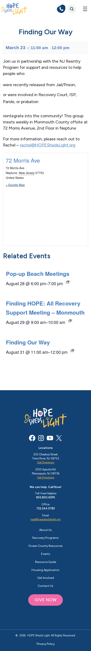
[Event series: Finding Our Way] (72, 350)
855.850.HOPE (45, 497)
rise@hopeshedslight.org (45, 519)
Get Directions (45, 462)
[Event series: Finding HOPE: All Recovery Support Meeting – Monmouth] (70, 320)
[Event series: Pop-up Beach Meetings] (67, 282)
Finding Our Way (28, 342)
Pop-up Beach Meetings (37, 274)
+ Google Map (15, 185)
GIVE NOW (46, 599)
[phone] (61, 9)
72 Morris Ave (23, 160)
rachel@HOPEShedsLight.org (47, 145)
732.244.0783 (45, 508)
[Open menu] (85, 8)
